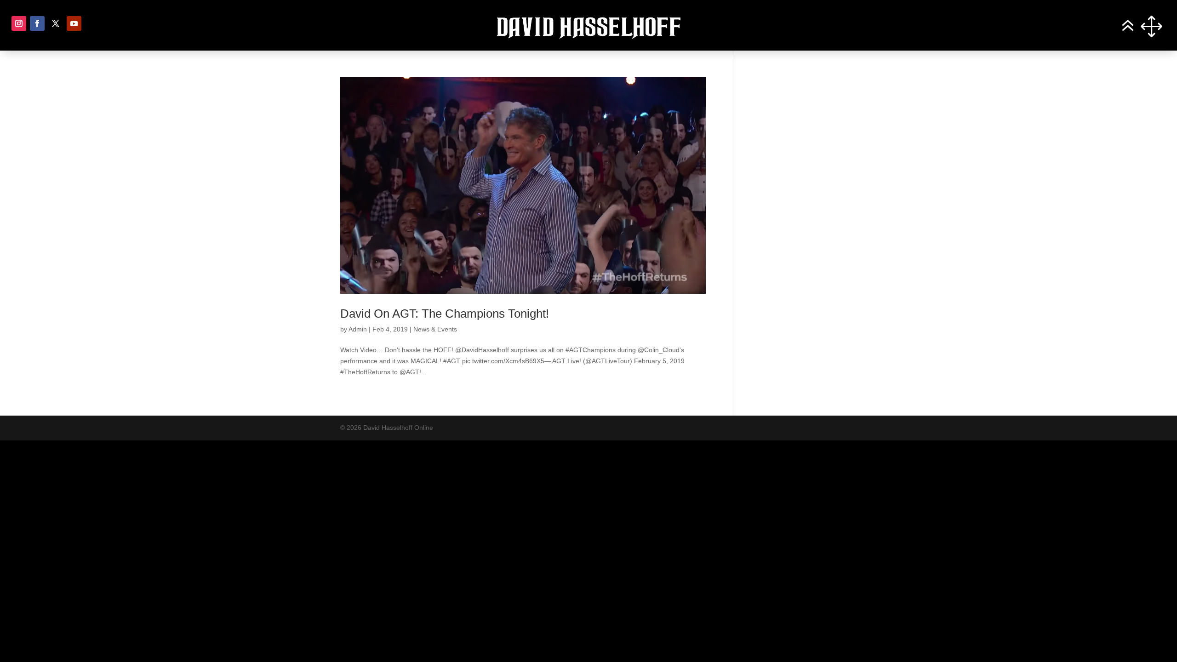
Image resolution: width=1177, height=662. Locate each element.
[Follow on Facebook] (37, 23)
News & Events (435, 329)
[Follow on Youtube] (74, 23)
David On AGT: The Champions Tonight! (444, 313)
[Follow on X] (55, 23)
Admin (358, 329)
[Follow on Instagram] (18, 23)
